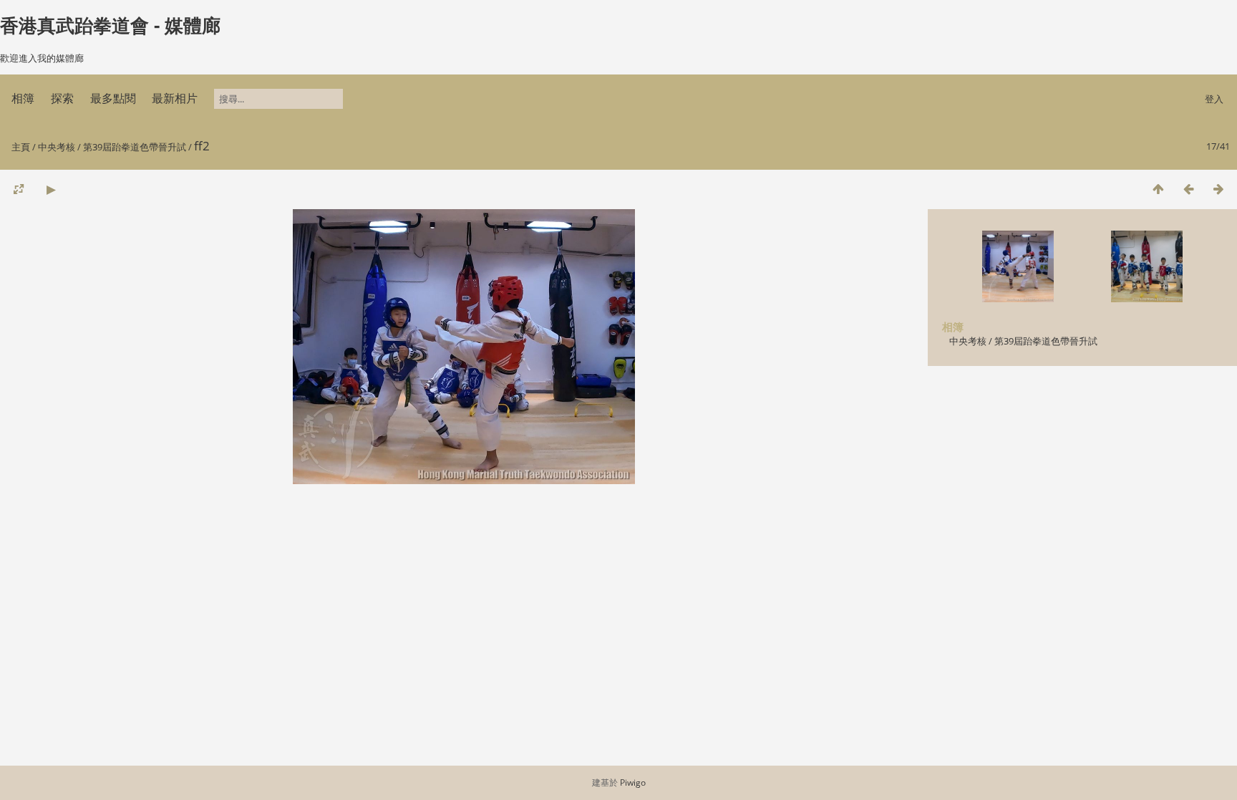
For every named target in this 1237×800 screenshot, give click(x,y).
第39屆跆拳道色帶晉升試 (134, 146)
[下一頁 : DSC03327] (1218, 188)
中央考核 (56, 146)
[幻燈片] (51, 188)
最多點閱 (113, 98)
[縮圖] (1158, 188)
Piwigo (633, 782)
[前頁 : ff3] (1188, 188)
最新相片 (175, 98)
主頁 (20, 146)
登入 (1214, 98)
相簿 (22, 98)
